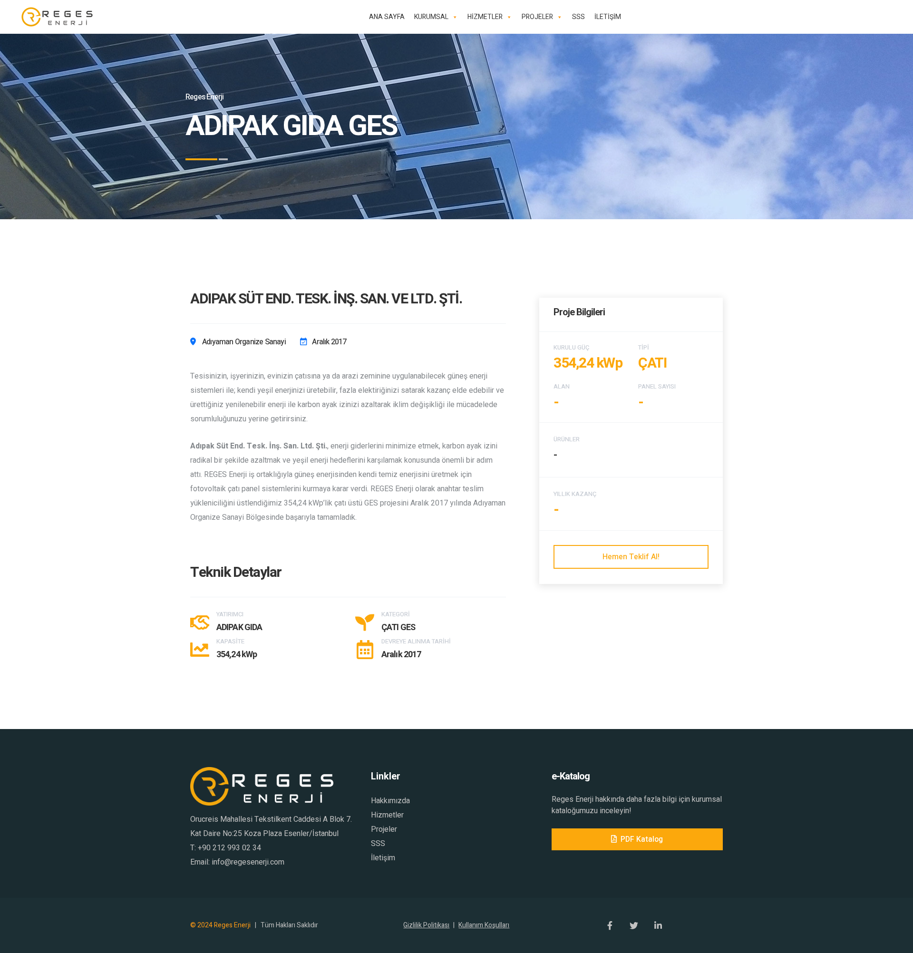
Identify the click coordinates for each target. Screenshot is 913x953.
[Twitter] (633, 925)
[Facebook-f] (609, 925)
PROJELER (537, 17)
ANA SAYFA (387, 17)
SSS (578, 17)
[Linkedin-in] (658, 925)
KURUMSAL (431, 17)
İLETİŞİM (607, 17)
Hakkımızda (390, 801)
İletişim (383, 858)
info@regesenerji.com (248, 862)
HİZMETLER (485, 17)
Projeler (384, 829)
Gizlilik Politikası (429, 925)
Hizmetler (387, 815)
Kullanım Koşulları (483, 925)
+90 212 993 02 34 (229, 848)
